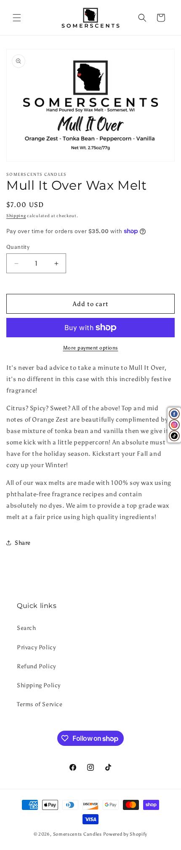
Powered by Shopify (125, 834)
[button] (17, 17)
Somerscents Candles (78, 834)
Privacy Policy (36, 647)
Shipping (16, 215)
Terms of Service (40, 704)
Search (26, 628)
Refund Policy (36, 666)
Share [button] (23, 542)
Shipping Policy (39, 685)
